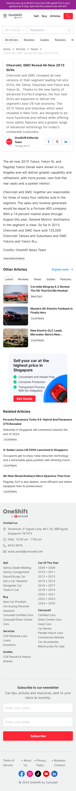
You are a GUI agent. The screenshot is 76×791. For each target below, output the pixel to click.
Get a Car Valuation (15, 581)
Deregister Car (12, 585)
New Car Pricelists (14, 601)
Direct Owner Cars (49, 619)
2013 (51, 576)
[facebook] (48, 142)
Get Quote (24, 399)
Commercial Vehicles (51, 637)
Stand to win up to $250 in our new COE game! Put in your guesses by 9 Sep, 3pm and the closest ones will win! (38, 5)
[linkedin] (66, 141)
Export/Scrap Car (14, 576)
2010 (41, 572)
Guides (44, 39)
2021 (51, 594)
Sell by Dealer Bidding (17, 567)
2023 (51, 598)
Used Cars (44, 624)
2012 (41, 576)
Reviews (29, 39)
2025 (51, 603)
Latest (9, 279)
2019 (51, 589)
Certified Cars (47, 615)
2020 (41, 594)
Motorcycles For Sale (51, 646)
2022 (41, 598)
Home (7, 49)
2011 (51, 572)
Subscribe (38, 736)
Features (60, 39)
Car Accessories (48, 641)
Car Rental (44, 628)
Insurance (9, 644)
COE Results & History (17, 656)
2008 (41, 567)
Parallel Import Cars (50, 632)
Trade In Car (11, 589)
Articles (20, 49)
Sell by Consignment (16, 572)
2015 (51, 581)
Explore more (60, 269)
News (34, 49)
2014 (41, 581)
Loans (7, 640)
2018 (41, 589)
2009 (51, 567)
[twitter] (57, 142)
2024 (41, 603)
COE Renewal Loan (15, 636)
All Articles (13, 30)
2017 (51, 585)
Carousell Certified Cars (18, 615)
